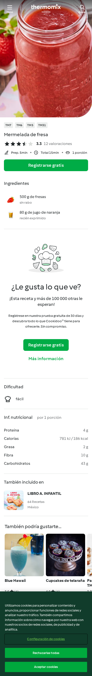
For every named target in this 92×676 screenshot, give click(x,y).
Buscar (82, 12)
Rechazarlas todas (46, 653)
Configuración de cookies (46, 639)
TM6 (19, 125)
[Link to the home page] (46, 9)
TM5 (30, 125)
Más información (46, 358)
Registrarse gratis (46, 165)
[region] (46, 633)
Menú (10, 12)
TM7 (8, 125)
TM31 (42, 125)
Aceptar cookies (46, 667)
